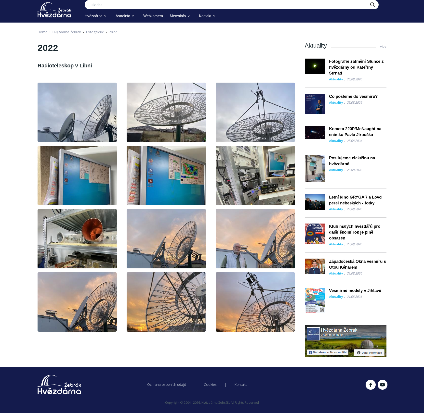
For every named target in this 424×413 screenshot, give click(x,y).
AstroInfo (123, 16)
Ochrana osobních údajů (166, 384)
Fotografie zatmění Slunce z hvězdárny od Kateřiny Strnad (356, 67)
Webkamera (153, 16)
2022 (113, 32)
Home (42, 32)
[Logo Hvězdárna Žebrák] (54, 10)
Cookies (210, 384)
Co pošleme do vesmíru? (353, 96)
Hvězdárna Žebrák (66, 32)
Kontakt (205, 16)
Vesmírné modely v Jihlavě (355, 290)
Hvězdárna (93, 16)
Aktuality (336, 79)
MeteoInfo (178, 16)
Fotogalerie (95, 32)
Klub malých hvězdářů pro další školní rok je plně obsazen (354, 232)
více (383, 46)
